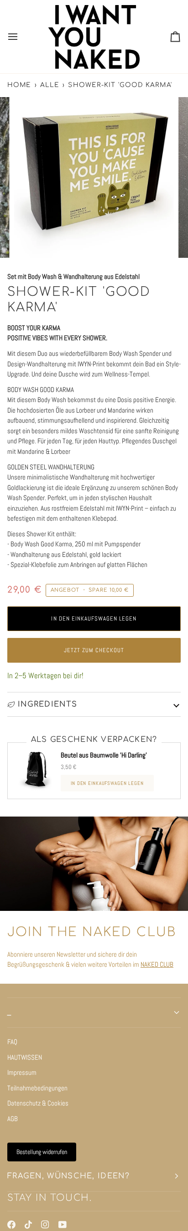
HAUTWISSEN (24, 1057)
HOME (19, 85)
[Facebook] (11, 1224)
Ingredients (47, 704)
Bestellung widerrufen (41, 1152)
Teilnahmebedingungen (37, 1088)
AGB (12, 1118)
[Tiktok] (28, 1224)
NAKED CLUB (157, 964)
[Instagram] (45, 1224)
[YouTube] (62, 1224)
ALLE (49, 85)
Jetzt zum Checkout (94, 650)
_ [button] (9, 1012)
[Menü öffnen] (21, 36)
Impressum (22, 1072)
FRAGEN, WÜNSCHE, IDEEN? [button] (68, 1176)
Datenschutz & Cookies (37, 1103)
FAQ (12, 1041)
